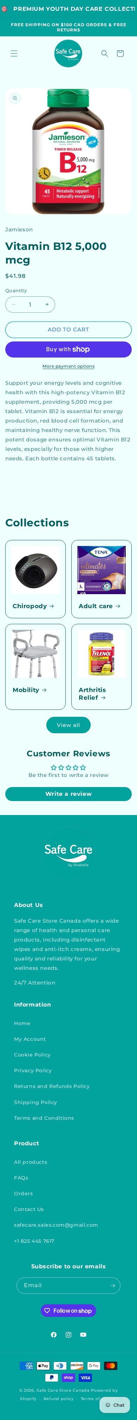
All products (30, 1162)
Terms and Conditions (44, 1118)
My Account (30, 1039)
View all (68, 725)
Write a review (68, 794)
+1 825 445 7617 (34, 1241)
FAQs (21, 1178)
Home (22, 1023)
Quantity (16, 290)
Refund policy (59, 1398)
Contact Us (29, 1209)
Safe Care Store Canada (63, 1390)
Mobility (26, 689)
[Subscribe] (112, 1285)
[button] (14, 53)
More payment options (68, 366)
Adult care (96, 606)
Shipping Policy (35, 1102)
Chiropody (30, 606)
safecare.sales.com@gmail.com (56, 1225)
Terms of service (99, 1398)
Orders (23, 1193)
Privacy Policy (33, 1070)
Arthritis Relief (92, 693)
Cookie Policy (32, 1055)
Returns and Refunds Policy (52, 1086)
